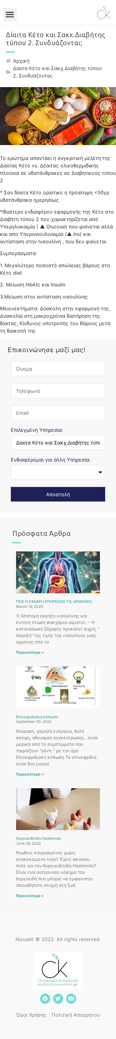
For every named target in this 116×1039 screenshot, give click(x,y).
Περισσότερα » (30, 652)
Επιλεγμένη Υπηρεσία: (37, 430)
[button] (10, 14)
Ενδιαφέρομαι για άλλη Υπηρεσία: (50, 460)
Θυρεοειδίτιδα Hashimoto (38, 838)
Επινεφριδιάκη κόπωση (37, 716)
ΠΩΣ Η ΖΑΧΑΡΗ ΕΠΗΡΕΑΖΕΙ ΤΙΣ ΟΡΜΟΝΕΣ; (54, 601)
